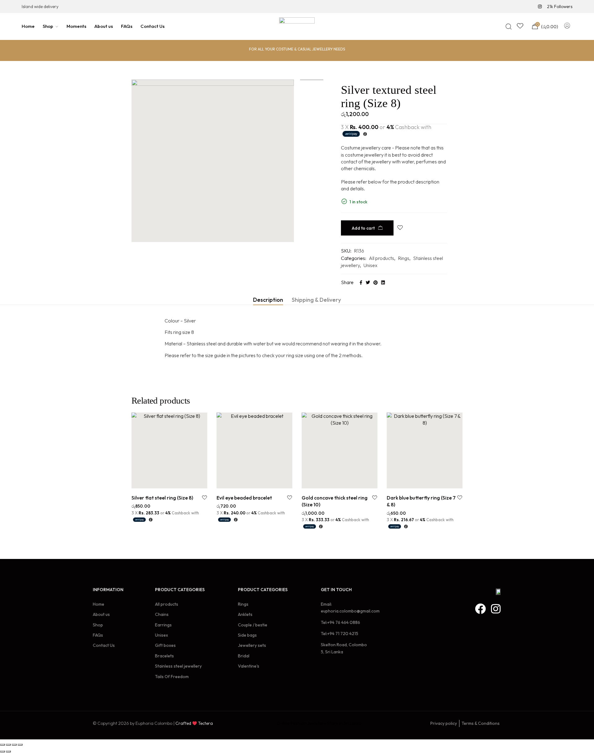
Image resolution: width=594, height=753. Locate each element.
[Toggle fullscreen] (14, 745)
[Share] (8, 745)
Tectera (205, 723)
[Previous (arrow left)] (2, 751)
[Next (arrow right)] (8, 751)
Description (268, 299)
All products (381, 258)
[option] (312, 80)
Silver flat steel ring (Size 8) (162, 498)
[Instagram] (495, 608)
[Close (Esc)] (2, 745)
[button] (162, 481)
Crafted (183, 723)
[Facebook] (480, 608)
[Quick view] (176, 481)
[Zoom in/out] (20, 745)
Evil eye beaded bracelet (244, 498)
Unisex (370, 265)
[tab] (268, 300)
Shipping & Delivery (316, 299)
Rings (403, 258)
